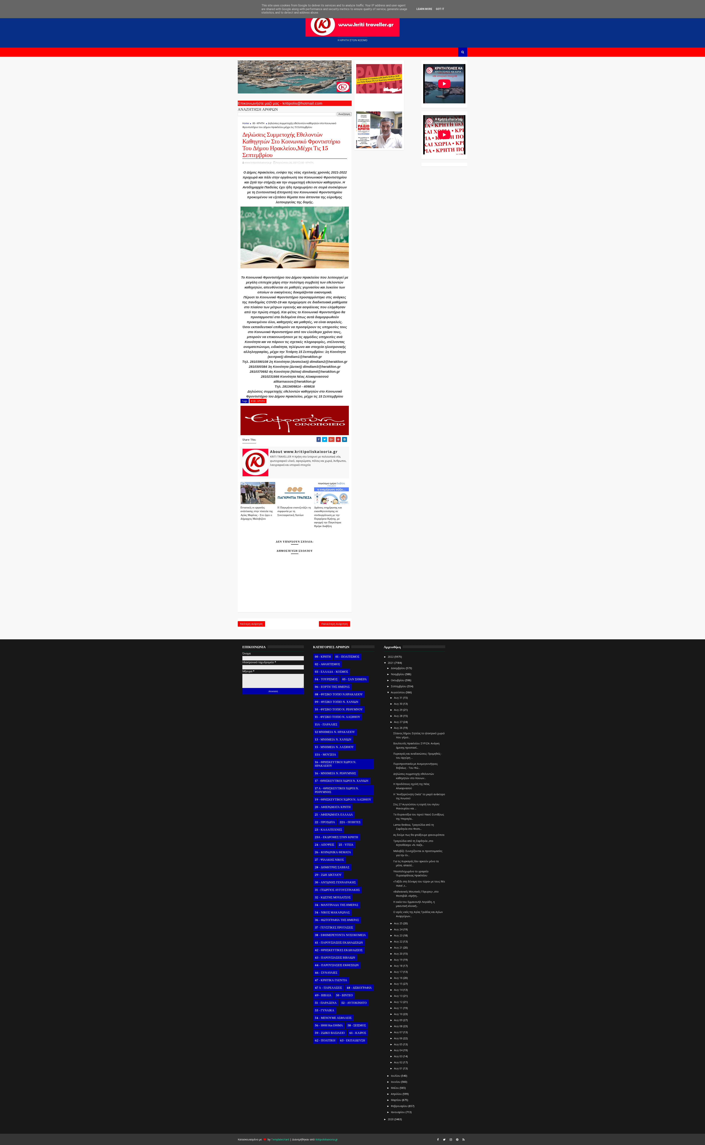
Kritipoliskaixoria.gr (326, 1139)
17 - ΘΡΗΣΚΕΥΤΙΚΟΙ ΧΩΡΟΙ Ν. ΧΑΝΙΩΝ (341, 781)
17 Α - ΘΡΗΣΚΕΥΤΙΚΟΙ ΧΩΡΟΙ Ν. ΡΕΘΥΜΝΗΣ (337, 790)
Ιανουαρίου (398, 1112)
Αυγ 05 (398, 1044)
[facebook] (438, 1139)
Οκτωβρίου (398, 680)
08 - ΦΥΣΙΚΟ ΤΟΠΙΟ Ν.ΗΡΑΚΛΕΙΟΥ (339, 694)
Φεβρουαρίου (399, 1106)
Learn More (424, 9)
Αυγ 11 (398, 1008)
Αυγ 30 (398, 703)
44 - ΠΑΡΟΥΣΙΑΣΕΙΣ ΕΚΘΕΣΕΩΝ (337, 965)
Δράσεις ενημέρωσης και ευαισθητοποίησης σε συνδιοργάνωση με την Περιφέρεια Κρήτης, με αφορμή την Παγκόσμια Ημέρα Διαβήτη (328, 517)
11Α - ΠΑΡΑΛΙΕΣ (326, 724)
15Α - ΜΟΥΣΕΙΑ (325, 754)
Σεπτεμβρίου (399, 686)
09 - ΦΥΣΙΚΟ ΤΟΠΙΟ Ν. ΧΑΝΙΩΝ (336, 702)
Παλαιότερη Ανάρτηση (334, 624)
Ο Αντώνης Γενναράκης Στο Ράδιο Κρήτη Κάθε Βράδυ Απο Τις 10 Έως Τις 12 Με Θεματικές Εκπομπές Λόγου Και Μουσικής (378, 100)
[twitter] (444, 1139)
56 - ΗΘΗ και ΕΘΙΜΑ (329, 1025)
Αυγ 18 (398, 965)
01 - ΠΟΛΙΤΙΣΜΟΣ (347, 657)
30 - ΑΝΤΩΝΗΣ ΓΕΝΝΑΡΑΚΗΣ (335, 882)
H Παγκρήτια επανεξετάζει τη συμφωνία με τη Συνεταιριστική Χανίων (294, 511)
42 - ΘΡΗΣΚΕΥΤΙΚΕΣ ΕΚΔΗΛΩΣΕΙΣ (339, 950)
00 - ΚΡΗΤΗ (258, 123)
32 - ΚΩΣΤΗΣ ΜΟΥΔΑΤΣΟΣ (333, 897)
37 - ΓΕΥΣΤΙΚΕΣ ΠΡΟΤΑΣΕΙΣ (334, 927)
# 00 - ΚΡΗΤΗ (258, 401)
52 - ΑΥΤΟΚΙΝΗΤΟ (354, 1003)
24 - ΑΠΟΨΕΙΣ (324, 845)
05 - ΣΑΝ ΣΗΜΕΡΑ (354, 679)
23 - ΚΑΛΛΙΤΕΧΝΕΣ (328, 830)
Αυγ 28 (398, 716)
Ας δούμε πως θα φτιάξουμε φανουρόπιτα (418, 835)
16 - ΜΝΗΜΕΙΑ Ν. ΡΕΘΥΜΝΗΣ (335, 773)
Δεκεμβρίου (398, 668)
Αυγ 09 (398, 1020)
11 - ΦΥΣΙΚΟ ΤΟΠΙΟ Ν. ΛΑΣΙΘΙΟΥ (337, 717)
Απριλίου (397, 1094)
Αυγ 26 (398, 727)
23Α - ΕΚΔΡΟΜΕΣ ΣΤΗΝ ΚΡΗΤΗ (336, 837)
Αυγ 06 (398, 1038)
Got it (440, 9)
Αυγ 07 (398, 1032)
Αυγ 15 (398, 983)
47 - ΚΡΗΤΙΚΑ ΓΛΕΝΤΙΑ (331, 980)
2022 (391, 656)
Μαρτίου (396, 1100)
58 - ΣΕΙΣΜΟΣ (357, 1025)
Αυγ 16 (398, 978)
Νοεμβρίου (398, 674)
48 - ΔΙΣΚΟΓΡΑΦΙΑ (359, 988)
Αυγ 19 (398, 959)
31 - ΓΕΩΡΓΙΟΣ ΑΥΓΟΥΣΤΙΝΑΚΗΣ (337, 890)
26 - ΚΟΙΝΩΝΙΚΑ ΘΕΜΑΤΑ (333, 852)
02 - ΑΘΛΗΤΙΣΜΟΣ (327, 664)
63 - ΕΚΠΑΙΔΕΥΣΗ (352, 1040)
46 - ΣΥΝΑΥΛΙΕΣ (326, 973)
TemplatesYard (280, 1139)
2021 (391, 662)
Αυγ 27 (398, 722)
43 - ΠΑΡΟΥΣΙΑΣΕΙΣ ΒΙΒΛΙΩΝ (335, 958)
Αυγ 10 (398, 1014)
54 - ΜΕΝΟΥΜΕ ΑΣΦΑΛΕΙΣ (333, 1018)
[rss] (463, 1139)
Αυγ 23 (398, 935)
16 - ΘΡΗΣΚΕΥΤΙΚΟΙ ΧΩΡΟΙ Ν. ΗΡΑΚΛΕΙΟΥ (335, 764)
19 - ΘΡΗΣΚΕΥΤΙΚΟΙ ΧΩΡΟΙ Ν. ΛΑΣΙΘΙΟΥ (343, 799)
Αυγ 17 (398, 972)
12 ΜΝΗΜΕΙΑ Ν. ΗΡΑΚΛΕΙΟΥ (335, 732)
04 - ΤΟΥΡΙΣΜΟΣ (326, 679)
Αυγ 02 (398, 1062)
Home (245, 123)
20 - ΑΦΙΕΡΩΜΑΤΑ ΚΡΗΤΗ (333, 807)
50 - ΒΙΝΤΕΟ (344, 995)
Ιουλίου (396, 1075)
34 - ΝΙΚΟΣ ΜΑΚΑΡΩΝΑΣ (332, 912)
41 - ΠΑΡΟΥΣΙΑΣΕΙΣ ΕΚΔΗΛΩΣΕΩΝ (339, 942)
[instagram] (450, 1139)
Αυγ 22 (398, 941)
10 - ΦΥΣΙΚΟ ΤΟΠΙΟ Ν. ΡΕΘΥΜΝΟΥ (339, 709)
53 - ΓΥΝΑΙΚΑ (324, 1010)
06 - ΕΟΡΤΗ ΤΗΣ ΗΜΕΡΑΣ (332, 687)
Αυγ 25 (398, 923)
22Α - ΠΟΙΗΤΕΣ (350, 822)
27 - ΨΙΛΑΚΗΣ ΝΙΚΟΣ (329, 860)
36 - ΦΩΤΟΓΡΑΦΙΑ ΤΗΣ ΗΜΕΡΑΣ (337, 920)
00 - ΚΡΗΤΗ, (307, 162)
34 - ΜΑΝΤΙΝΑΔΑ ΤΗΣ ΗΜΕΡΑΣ (336, 905)
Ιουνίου (396, 1081)
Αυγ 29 (398, 709)
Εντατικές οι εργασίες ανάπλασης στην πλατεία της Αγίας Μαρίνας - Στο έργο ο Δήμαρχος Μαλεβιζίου (257, 513)
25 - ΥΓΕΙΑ (346, 845)
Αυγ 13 (398, 996)
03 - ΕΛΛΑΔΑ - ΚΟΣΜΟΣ (331, 672)
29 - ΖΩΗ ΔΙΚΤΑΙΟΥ (328, 875)
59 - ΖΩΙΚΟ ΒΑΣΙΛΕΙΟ (330, 1033)
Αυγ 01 (398, 1068)
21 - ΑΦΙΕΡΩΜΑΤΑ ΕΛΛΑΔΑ (334, 815)
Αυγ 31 (398, 697)
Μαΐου (395, 1088)
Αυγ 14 (398, 990)
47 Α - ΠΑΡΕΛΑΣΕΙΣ (328, 988)
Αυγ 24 (398, 929)
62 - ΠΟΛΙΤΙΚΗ (325, 1040)
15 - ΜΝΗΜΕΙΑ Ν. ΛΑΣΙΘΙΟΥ (334, 747)
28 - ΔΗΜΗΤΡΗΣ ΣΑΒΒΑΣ (332, 867)
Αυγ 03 (398, 1056)
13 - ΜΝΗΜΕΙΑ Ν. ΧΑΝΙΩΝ (333, 739)
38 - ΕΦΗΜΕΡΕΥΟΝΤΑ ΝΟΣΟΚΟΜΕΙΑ (340, 935)
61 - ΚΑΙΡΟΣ (357, 1033)
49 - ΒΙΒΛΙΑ (323, 995)
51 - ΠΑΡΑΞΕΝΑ (326, 1003)
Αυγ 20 (398, 953)
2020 (391, 1119)
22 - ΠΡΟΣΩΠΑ (325, 822)
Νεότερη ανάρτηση (251, 624)
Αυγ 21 (398, 947)
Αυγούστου (398, 692)
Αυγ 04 (398, 1050)
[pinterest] (457, 1139)
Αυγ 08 (398, 1026)
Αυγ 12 (398, 1002)
